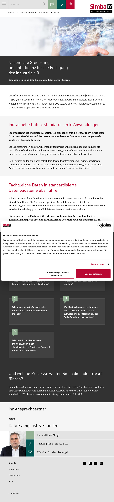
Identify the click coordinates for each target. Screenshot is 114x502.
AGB (11, 481)
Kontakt (12, 463)
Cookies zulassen (93, 274)
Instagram (101, 463)
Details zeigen (98, 264)
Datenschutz (14, 475)
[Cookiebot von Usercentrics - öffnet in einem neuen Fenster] (98, 225)
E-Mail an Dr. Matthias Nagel (52, 452)
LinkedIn (90, 463)
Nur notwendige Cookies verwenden (56, 273)
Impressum (14, 469)
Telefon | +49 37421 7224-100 (52, 443)
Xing (84, 463)
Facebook (95, 463)
